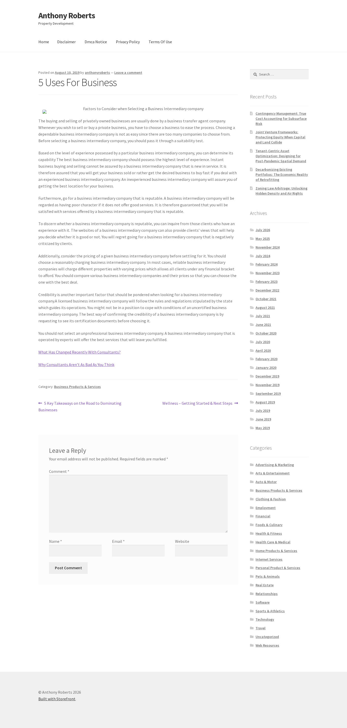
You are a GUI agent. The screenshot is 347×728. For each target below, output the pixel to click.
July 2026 (263, 230)
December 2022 (267, 290)
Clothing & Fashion (271, 499)
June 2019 (263, 419)
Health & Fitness (269, 533)
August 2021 (265, 307)
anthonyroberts (97, 72)
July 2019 (263, 410)
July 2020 (263, 342)
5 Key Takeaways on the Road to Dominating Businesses (79, 406)
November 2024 (267, 247)
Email (118, 541)
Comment (59, 471)
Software (263, 602)
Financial (263, 516)
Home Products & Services (276, 550)
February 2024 (266, 264)
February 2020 (266, 359)
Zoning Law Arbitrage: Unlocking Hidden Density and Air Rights (281, 191)
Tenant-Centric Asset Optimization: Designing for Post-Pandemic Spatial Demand (281, 156)
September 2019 (268, 393)
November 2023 (267, 273)
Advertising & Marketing (275, 464)
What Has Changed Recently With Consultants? (79, 352)
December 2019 (267, 376)
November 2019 (267, 385)
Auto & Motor (266, 481)
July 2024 (263, 256)
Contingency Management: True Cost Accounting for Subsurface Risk (281, 118)
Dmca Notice (96, 41)
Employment (266, 507)
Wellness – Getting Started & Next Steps (197, 403)
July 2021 (263, 316)
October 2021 (266, 299)
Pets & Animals (268, 576)
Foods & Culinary (269, 524)
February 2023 (266, 281)
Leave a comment (128, 72)
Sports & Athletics (270, 611)
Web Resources (267, 645)
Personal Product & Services (278, 567)
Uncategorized (267, 636)
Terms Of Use (160, 41)
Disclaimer (66, 41)
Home (43, 41)
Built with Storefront (56, 698)
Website (182, 541)
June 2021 (263, 324)
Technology (265, 619)
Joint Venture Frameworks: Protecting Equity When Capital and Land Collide (280, 137)
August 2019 (265, 402)
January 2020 (266, 367)
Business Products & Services (77, 386)
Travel (260, 628)
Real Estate (265, 585)
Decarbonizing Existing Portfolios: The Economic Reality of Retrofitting (282, 174)
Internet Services (269, 559)
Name (55, 541)
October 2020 (266, 333)
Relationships (267, 593)
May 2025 (263, 238)
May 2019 (263, 428)
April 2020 (263, 350)
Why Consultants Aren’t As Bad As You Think (76, 364)
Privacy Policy (128, 41)
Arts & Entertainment (273, 473)
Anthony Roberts (66, 15)
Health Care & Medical (273, 542)
